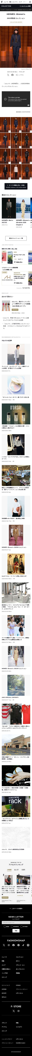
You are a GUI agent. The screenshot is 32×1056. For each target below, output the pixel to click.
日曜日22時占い (6, 969)
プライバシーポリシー (22, 989)
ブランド (4, 1023)
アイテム (4, 1027)
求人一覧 (14, 248)
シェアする (20, 75)
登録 (16, 930)
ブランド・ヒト (27, 1)
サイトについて (6, 985)
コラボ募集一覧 (7, 269)
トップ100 (5, 973)
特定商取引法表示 (20, 1043)
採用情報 (4, 989)
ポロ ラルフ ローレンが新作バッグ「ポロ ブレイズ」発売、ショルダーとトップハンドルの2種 (8, 890)
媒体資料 (4, 993)
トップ (2, 9)
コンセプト (19, 1027)
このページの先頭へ (17, 908)
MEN (7, 926)
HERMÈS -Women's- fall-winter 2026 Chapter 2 (23, 223)
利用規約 (18, 985)
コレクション (9, 9)
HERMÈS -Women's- (16, 14)
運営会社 (4, 997)
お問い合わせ (19, 993)
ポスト (18, 961)
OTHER (25, 926)
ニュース (6, 1)
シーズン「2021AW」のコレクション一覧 (22, 9)
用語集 (18, 973)
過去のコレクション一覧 (16, 238)
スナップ (4, 977)
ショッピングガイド (7, 1039)
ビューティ (15, 1)
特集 (10, 1)
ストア (20, 1)
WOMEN (16, 926)
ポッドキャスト (20, 969)
